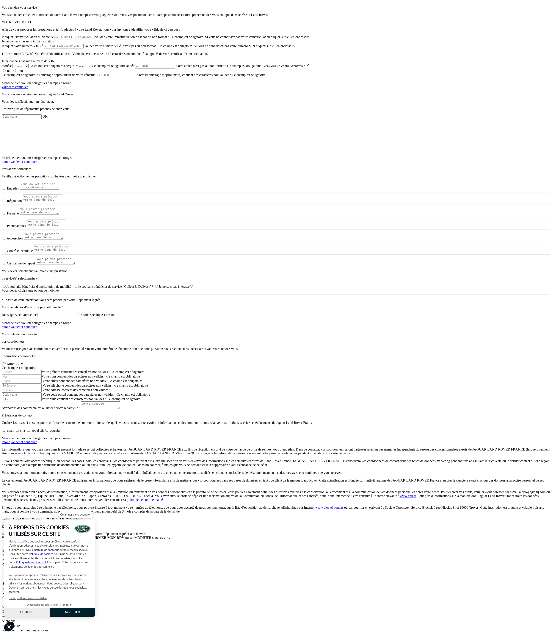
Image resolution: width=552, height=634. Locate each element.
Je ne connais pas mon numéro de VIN (28, 61)
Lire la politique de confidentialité (28, 598)
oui (9, 71)
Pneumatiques (16, 226)
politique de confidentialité (145, 500)
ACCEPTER (72, 612)
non (20, 71)
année (130, 66)
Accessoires (15, 238)
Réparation (14, 201)
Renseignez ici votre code (19, 315)
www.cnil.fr (408, 496)
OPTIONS (26, 612)
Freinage (13, 213)
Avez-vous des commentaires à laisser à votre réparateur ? (41, 408)
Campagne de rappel (21, 263)
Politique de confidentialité (32, 562)
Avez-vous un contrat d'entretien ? (285, 66)
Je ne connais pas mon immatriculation (28, 41)
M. (22, 364)
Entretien (13, 188)
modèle (7, 66)
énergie (69, 66)
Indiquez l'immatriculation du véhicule (28, 37)
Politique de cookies (41, 554)
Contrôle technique (20, 251)
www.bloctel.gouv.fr (329, 507)
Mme (10, 364)
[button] (9, 627)
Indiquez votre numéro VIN (22, 46)
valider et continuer (15, 87)
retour (6, 161)
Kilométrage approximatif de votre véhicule (65, 75)
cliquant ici (29, 453)
